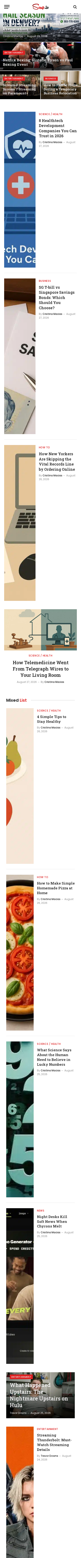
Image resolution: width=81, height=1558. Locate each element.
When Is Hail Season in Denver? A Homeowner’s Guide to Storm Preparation (39, 24)
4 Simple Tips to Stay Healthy (51, 719)
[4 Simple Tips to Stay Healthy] (20, 786)
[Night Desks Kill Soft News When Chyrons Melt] (20, 1286)
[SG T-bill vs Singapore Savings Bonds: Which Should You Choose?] (20, 356)
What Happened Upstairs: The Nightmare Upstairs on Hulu (39, 1395)
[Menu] (7, 7)
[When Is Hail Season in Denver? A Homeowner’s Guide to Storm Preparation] (40, 28)
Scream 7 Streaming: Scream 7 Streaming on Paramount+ (20, 89)
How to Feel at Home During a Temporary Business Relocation (61, 89)
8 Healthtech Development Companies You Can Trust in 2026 (58, 128)
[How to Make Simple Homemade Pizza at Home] (20, 953)
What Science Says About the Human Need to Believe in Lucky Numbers (54, 1057)
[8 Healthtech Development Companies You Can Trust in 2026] (20, 190)
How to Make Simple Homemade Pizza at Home (56, 888)
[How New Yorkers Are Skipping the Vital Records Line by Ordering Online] (20, 523)
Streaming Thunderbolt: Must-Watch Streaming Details (54, 1442)
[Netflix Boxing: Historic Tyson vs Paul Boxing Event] (40, 56)
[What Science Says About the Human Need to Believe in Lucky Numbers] (20, 1119)
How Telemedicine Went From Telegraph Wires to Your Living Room (41, 668)
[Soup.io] (40, 7)
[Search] (74, 7)
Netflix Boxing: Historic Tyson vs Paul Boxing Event (38, 62)
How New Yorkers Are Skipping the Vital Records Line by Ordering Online (57, 461)
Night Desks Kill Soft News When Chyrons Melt (52, 1221)
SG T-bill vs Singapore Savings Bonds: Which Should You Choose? (57, 297)
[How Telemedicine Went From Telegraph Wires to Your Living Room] (40, 629)
